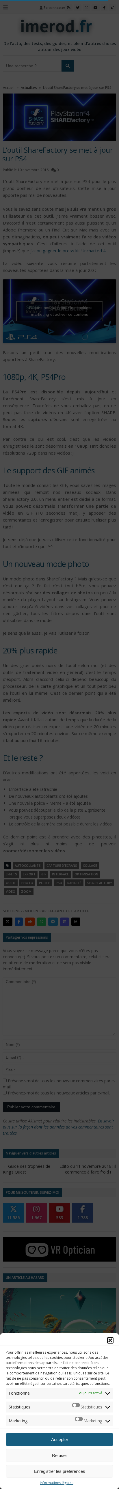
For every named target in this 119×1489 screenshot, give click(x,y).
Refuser (59, 1455)
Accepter (59, 1439)
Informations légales (56, 1482)
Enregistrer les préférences (59, 1471)
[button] (110, 1340)
